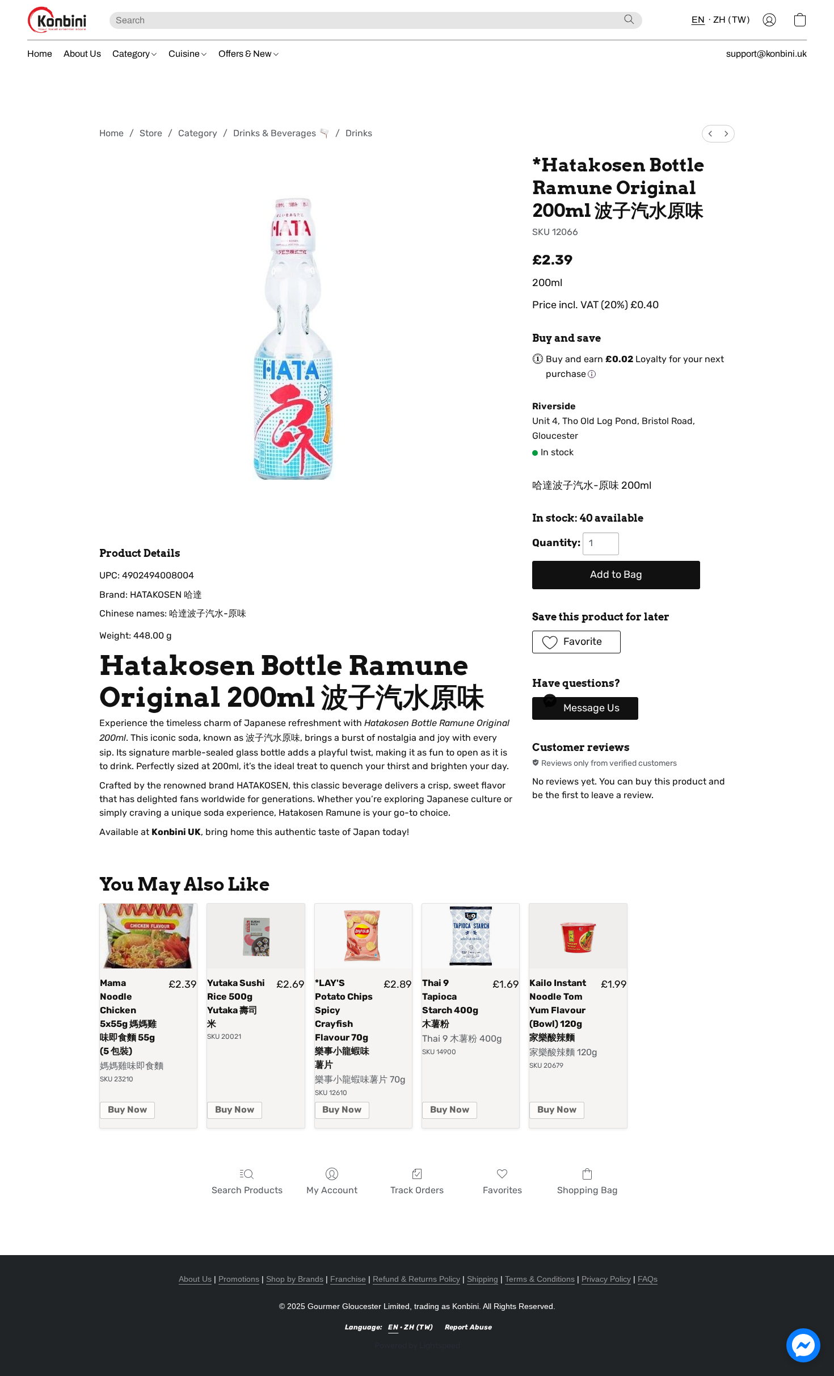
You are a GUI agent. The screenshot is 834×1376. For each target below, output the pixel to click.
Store (151, 133)
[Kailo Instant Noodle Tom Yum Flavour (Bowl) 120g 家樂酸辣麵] (577, 936)
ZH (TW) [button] (732, 19)
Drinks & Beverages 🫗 (281, 133)
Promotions (238, 1278)
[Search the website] (629, 19)
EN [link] (393, 1327)
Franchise (348, 1278)
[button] (57, 20)
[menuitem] (710, 133)
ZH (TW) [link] (418, 1327)
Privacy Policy (606, 1278)
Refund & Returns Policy (416, 1278)
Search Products (247, 1190)
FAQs (648, 1278)
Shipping (482, 1278)
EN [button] (698, 19)
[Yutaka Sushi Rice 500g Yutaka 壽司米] (255, 936)
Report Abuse (468, 1327)
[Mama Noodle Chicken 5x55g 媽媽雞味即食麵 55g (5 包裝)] (148, 936)
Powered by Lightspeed (417, 1345)
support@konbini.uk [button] (766, 53)
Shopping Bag (587, 1190)
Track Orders (417, 1190)
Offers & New (245, 53)
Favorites (502, 1190)
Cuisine (185, 53)
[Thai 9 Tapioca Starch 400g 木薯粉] (470, 936)
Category (131, 53)
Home (39, 53)
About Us (82, 53)
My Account (331, 1190)
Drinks (359, 133)
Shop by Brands (294, 1278)
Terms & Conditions (540, 1278)
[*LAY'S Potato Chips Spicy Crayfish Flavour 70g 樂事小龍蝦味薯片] (363, 936)
